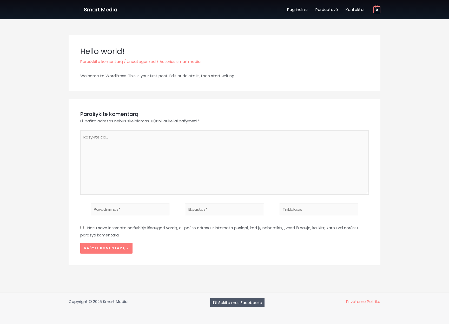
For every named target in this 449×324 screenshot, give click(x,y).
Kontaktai (355, 9)
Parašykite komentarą (101, 61)
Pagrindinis (297, 9)
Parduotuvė (326, 9)
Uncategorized (141, 61)
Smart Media (100, 9)
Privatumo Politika (363, 301)
